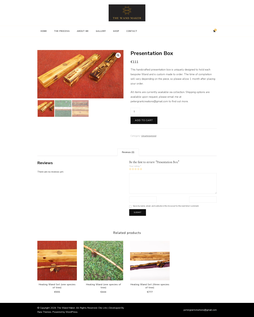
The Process (62, 31)
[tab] (128, 152)
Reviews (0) (128, 152)
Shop (116, 31)
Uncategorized (148, 136)
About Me (83, 31)
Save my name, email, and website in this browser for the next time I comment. (166, 206)
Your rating (135, 166)
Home (44, 31)
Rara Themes (44, 312)
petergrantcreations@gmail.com (200, 310)
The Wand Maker (66, 307)
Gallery (101, 31)
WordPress (71, 312)
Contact (131, 31)
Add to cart (144, 120)
